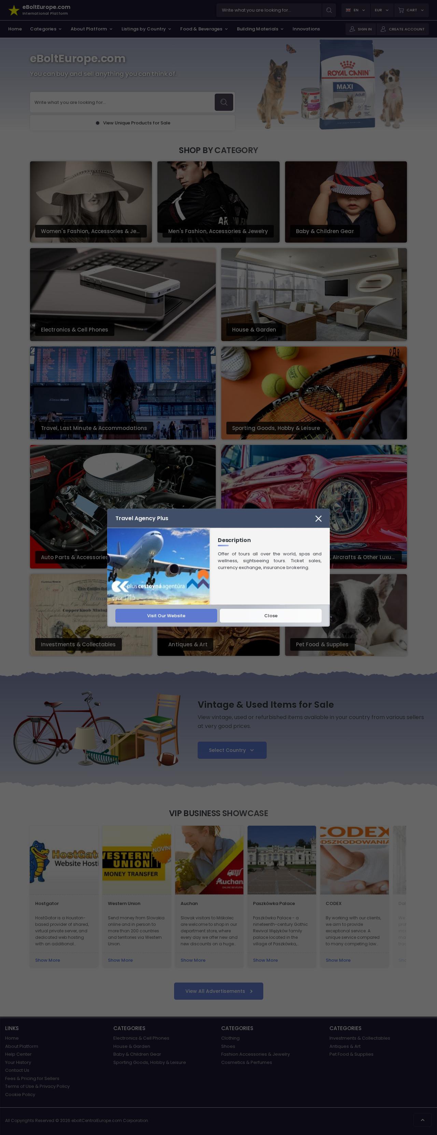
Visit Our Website (166, 615)
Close (271, 615)
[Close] (318, 518)
